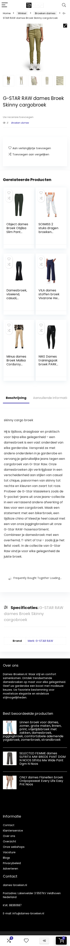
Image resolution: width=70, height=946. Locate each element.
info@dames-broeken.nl (28, 913)
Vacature (9, 852)
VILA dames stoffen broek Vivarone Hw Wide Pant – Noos (49, 298)
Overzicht (9, 841)
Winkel (22, 13)
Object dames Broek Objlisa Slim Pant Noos (17, 230)
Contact (8, 825)
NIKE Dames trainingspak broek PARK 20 (48, 362)
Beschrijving (16, 398)
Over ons (9, 836)
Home (7, 13)
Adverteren (10, 869)
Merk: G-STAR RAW (40, 641)
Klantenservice (13, 831)
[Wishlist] (26, 940)
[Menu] (4, 5)
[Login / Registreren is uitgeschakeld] (44, 940)
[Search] (64, 5)
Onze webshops (13, 847)
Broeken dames (45, 13)
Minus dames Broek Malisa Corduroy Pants (16, 362)
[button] (65, 26)
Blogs (6, 858)
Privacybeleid (12, 863)
